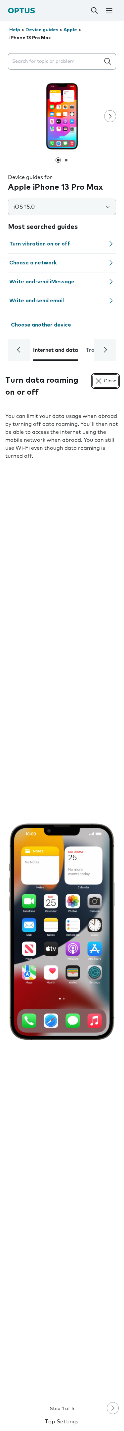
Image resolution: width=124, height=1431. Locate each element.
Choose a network (33, 262)
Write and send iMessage (41, 281)
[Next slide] (110, 116)
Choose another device (41, 325)
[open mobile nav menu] (109, 11)
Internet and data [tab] (55, 350)
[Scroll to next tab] (105, 350)
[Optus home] (21, 10)
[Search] (94, 11)
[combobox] (55, 61)
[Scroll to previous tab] (19, 350)
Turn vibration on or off (39, 243)
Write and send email (36, 300)
